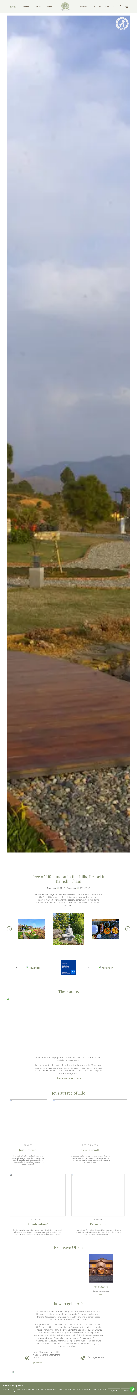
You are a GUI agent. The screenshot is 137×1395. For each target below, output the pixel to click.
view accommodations (68, 1078)
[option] (31, 929)
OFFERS (97, 6)
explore (101, 1294)
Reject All (114, 1390)
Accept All (127, 1390)
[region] (68, 1388)
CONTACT (110, 6)
